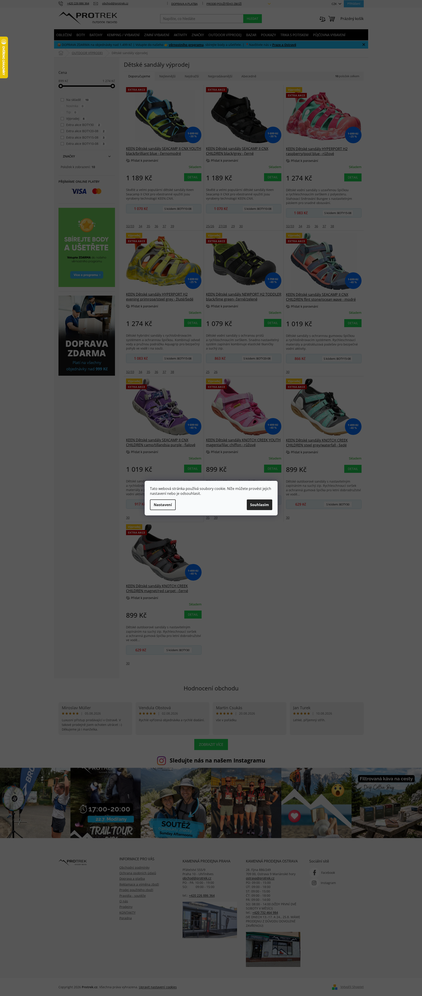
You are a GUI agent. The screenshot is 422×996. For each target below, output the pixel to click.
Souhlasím (259, 504)
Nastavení (163, 504)
